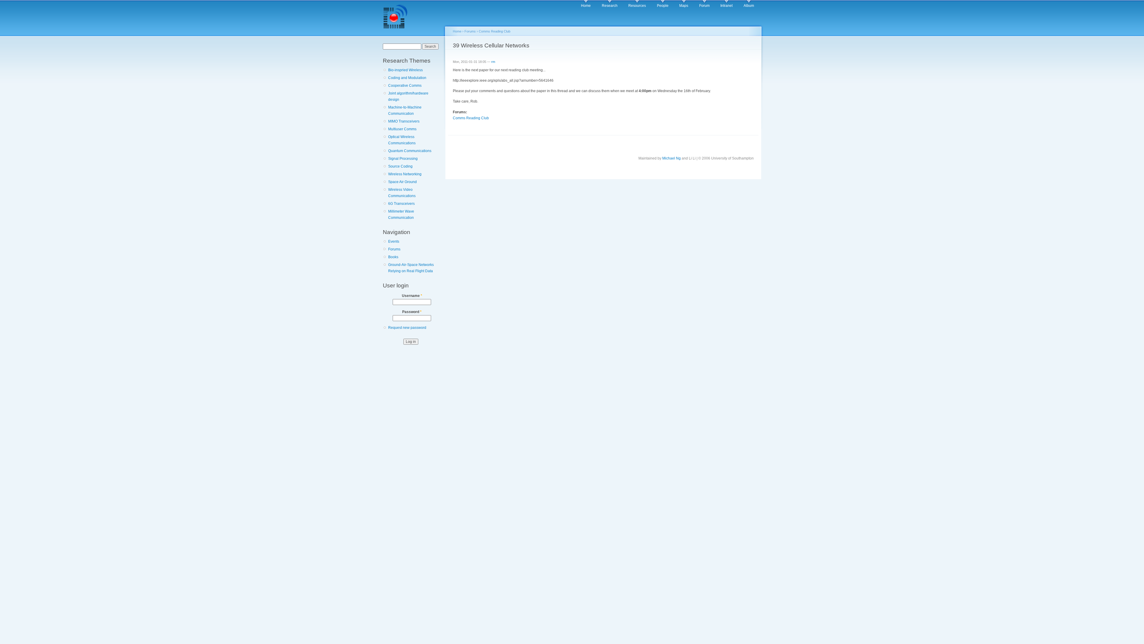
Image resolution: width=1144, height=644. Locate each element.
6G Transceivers (401, 204)
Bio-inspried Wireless (405, 70)
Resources (637, 6)
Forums (394, 249)
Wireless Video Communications (402, 193)
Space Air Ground (402, 182)
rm (493, 62)
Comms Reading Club (494, 31)
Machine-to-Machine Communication (405, 110)
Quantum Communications (409, 151)
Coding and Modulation (407, 78)
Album (749, 6)
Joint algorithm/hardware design (408, 96)
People (663, 6)
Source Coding (400, 166)
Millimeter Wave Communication (401, 214)
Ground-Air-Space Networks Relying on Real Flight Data (411, 268)
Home (586, 6)
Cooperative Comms (405, 85)
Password (412, 312)
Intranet (726, 6)
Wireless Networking (405, 174)
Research (610, 6)
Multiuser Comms (402, 129)
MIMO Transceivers (403, 121)
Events (393, 241)
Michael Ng (671, 158)
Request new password (407, 328)
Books (393, 257)
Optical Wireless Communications (402, 140)
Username (412, 296)
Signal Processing (403, 159)
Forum (704, 6)
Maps (683, 6)
